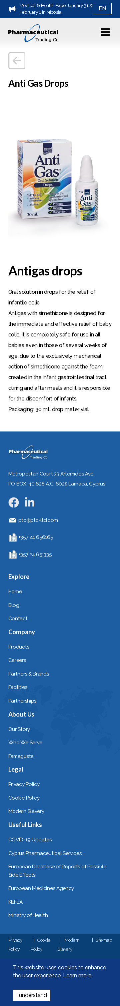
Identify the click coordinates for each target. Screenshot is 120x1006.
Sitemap (104, 940)
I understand (31, 995)
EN (102, 8)
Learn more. (77, 975)
